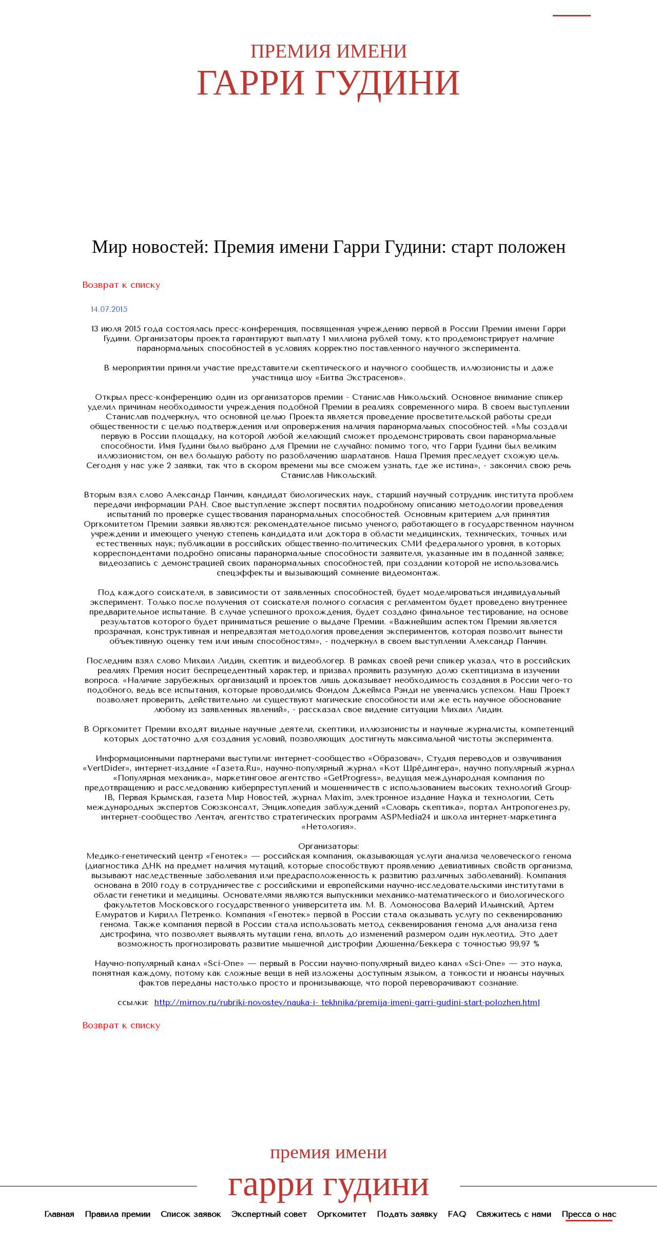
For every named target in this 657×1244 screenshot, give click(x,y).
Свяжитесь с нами (504, 9)
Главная (80, 9)
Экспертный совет (278, 9)
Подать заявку (406, 9)
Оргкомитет (346, 9)
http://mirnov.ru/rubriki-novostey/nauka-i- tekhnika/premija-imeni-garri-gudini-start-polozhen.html (347, 1002)
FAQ (451, 9)
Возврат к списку (121, 284)
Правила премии (137, 9)
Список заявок (206, 9)
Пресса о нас (572, 9)
